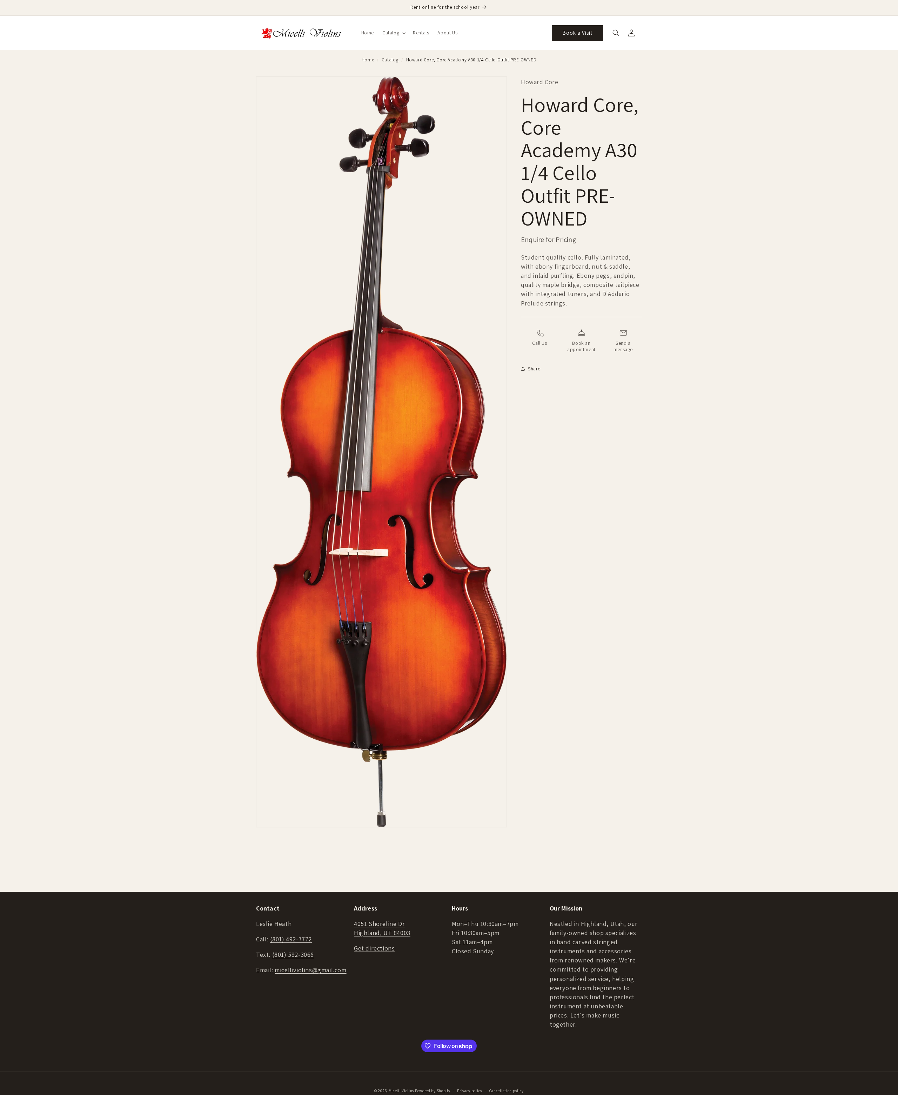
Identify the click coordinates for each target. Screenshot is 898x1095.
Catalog (390, 60)
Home (368, 60)
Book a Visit (577, 32)
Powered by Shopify (432, 1090)
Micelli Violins (401, 1090)
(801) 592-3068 (293, 954)
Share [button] (534, 368)
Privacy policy (469, 1090)
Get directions (374, 948)
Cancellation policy (506, 1090)
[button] (393, 32)
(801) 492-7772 (291, 939)
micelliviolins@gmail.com (310, 970)
